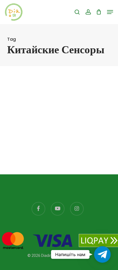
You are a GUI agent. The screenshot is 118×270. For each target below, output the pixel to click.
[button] (110, 12)
